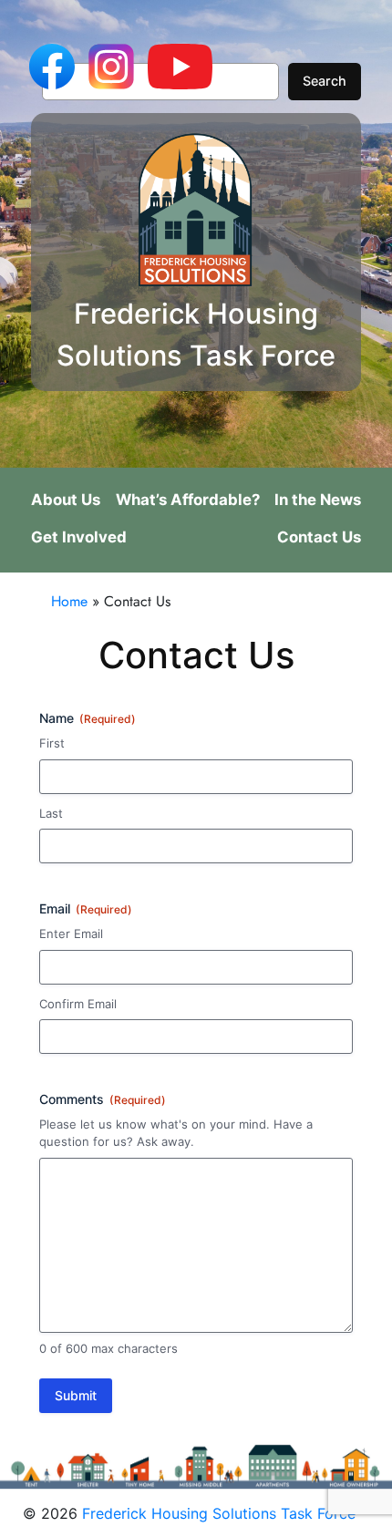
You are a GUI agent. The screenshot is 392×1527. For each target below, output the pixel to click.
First (52, 743)
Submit (76, 1395)
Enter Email (71, 933)
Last (51, 813)
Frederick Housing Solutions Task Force (219, 1513)
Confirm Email (78, 1003)
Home (69, 601)
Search (324, 80)
